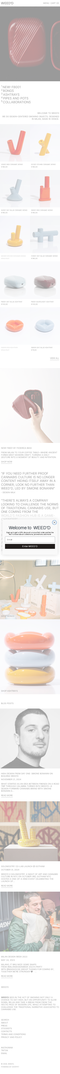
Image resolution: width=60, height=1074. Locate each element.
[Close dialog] (54, 522)
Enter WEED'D (30, 546)
